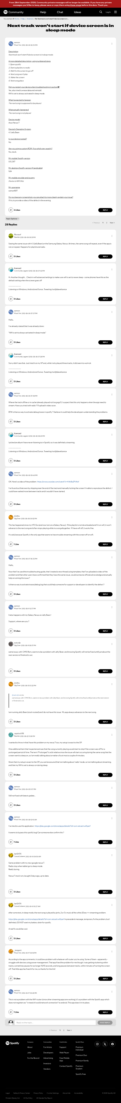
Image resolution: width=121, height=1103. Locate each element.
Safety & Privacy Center (21, 1093)
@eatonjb (15, 695)
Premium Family (82, 1060)
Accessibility (78, 1093)
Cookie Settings (53, 1093)
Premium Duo (81, 1055)
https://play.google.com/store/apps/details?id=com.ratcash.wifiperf (63, 826)
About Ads (66, 1093)
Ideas (77, 12)
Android (30, 19)
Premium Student (79, 1067)
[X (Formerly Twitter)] (105, 1044)
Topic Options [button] (11, 219)
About (29, 1047)
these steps (75, 5)
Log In (108, 12)
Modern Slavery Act (13, 1098)
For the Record (33, 1058)
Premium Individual (79, 1048)
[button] (112, 43)
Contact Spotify (65, 1066)
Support (62, 1047)
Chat (60, 12)
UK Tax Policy (27, 1098)
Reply (105, 210)
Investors (47, 1063)
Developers (48, 1052)
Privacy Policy (38, 1093)
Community (16, 12)
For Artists (47, 1047)
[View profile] (11, 43)
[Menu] (115, 12)
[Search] (101, 12)
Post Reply (105, 1022)
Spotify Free (81, 1074)
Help (43, 12)
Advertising (48, 1058)
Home (17, 19)
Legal (8, 1093)
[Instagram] (97, 1044)
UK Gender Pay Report (44, 1098)
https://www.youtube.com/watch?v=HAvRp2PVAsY (58, 481)
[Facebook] (112, 1044)
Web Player (64, 1052)
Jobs (29, 1052)
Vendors (46, 1069)
